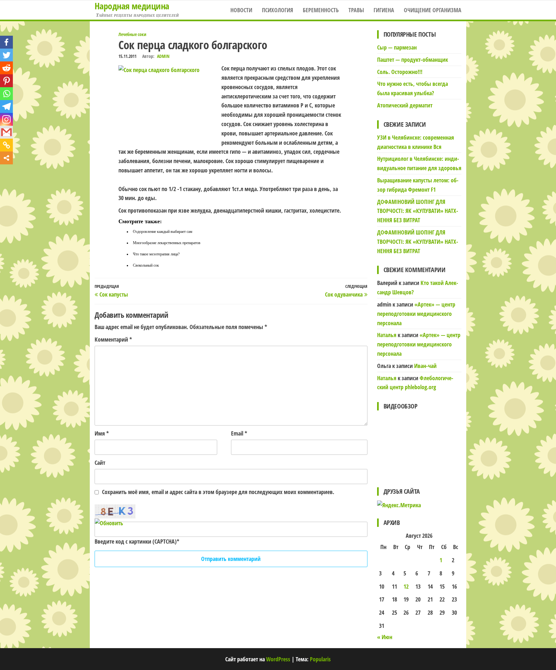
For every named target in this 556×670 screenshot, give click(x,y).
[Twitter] (6, 55)
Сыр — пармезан (397, 47)
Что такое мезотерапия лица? (156, 254)
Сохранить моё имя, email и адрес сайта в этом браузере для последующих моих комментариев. (218, 492)
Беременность (321, 10)
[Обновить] (109, 523)
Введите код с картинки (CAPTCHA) (136, 541)
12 (406, 586)
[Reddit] (6, 67)
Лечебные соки (132, 34)
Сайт (100, 462)
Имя (102, 433)
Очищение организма (432, 10)
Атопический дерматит (404, 105)
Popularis (320, 659)
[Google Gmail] (6, 132)
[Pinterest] (6, 80)
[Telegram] (6, 106)
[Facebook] (6, 42)
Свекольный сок (146, 265)
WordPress (278, 659)
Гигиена (384, 10)
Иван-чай (425, 366)
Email (239, 433)
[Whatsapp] (6, 93)
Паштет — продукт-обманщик (412, 59)
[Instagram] (6, 119)
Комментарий (113, 339)
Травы (356, 10)
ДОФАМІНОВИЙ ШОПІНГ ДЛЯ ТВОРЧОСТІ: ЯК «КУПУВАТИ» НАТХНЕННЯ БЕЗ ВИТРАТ (417, 211)
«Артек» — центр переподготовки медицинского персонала (416, 313)
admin (163, 56)
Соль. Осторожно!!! (399, 72)
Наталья (386, 335)
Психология (277, 10)
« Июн (384, 637)
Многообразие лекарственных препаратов (166, 243)
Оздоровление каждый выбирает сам (162, 231)
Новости (241, 10)
